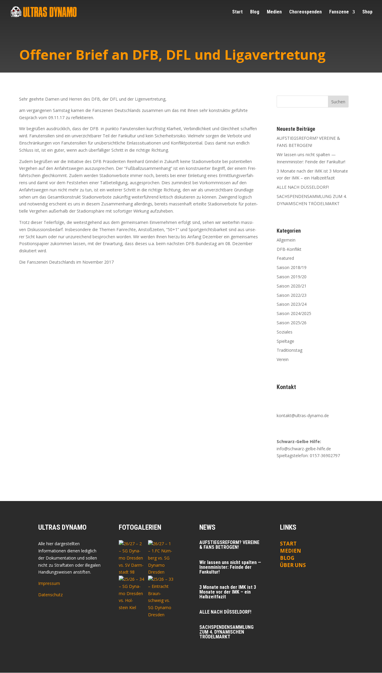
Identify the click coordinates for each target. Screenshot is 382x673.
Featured (285, 258)
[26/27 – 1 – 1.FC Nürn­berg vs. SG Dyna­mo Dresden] (161, 558)
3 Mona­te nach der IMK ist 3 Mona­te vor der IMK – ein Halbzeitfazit (227, 592)
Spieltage (285, 341)
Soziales (284, 332)
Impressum (49, 583)
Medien (290, 550)
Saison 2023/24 (291, 304)
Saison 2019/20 (291, 276)
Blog (254, 12)
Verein (283, 359)
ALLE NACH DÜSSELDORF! (303, 187)
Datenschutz (50, 594)
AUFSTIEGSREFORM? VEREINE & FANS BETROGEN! (229, 545)
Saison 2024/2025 (294, 313)
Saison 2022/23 (291, 295)
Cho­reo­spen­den (305, 12)
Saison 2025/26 (291, 322)
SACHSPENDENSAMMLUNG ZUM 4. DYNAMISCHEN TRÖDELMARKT (226, 632)
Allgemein (286, 240)
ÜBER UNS (293, 565)
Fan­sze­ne (339, 12)
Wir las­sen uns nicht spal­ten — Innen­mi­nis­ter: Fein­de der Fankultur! (230, 567)
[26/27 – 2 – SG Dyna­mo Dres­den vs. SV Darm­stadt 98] (131, 558)
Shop (367, 12)
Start (237, 12)
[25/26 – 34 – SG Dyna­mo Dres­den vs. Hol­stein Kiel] (131, 593)
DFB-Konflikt (289, 249)
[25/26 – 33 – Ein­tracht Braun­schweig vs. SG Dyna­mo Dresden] (161, 597)
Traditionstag (289, 350)
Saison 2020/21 (291, 286)
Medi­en (274, 12)
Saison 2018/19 (291, 267)
